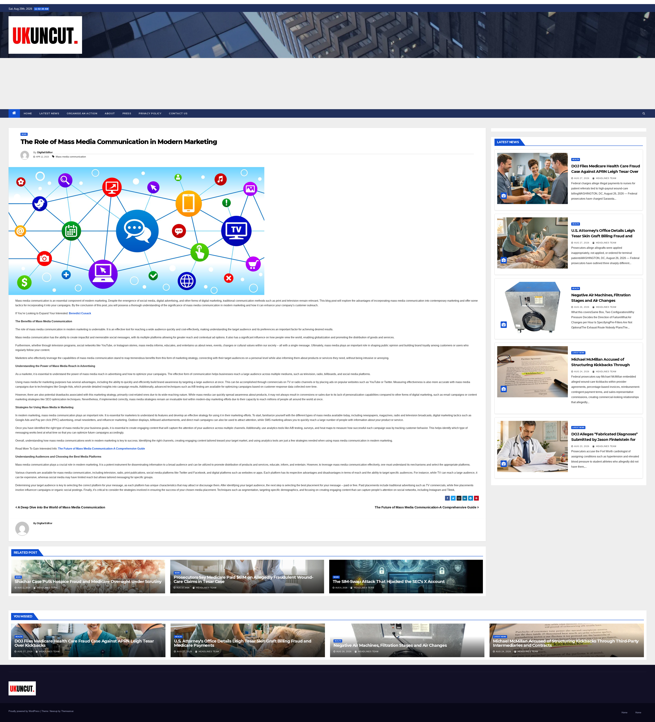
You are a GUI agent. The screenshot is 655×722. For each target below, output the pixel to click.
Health (575, 159)
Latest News (49, 113)
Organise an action (82, 113)
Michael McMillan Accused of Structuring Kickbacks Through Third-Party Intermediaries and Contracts (565, 643)
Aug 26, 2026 (581, 307)
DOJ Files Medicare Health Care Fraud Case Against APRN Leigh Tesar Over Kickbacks (605, 171)
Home (28, 113)
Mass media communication (71, 156)
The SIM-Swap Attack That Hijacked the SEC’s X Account (389, 581)
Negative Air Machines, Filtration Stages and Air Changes (390, 645)
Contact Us (178, 113)
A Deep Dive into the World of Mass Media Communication (61, 507)
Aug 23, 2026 (581, 446)
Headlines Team (46, 588)
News (24, 134)
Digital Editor (45, 152)
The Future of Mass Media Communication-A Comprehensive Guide (101, 448)
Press (126, 113)
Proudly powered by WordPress (24, 711)
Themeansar (67, 711)
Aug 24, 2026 (581, 371)
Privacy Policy (150, 113)
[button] (644, 113)
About (110, 113)
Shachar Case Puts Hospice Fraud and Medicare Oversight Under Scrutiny (88, 581)
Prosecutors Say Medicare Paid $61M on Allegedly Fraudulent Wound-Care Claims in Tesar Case (243, 579)
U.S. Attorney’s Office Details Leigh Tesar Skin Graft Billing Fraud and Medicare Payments (603, 236)
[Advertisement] (327, 83)
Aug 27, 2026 (581, 178)
